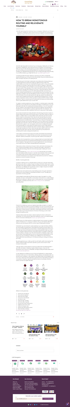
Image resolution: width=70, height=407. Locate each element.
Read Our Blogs (16, 387)
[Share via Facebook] (16, 313)
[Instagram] (32, 404)
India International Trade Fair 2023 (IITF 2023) (34, 335)
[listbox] (57, 2)
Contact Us (15, 383)
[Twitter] (36, 404)
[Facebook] (30, 404)
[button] (57, 2)
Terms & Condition (17, 386)
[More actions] (53, 17)
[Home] (11, 8)
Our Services (28, 379)
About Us (15, 381)
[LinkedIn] (34, 404)
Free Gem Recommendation (31, 383)
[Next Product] (59, 363)
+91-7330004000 (49, 1)
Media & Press (16, 384)
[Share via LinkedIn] (21, 313)
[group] (35, 367)
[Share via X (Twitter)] (19, 313)
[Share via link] (24, 313)
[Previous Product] (10, 363)
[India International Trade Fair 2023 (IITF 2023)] (35, 328)
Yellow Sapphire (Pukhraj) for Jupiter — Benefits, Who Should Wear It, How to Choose (18, 327)
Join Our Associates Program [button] (31, 384)
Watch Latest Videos (17, 389)
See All (58, 322)
